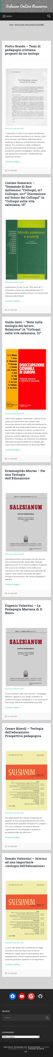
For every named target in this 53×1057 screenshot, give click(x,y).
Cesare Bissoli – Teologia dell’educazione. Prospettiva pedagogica (24, 732)
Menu (9, 16)
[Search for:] (26, 1017)
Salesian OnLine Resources (26, 6)
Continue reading (16, 161)
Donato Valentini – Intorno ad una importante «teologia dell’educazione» (26, 862)
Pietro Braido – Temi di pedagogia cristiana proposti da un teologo (23, 50)
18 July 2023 (12, 170)
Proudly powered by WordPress (22, 1047)
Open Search (48, 16)
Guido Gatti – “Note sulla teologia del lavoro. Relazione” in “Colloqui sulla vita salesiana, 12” (23, 327)
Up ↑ (26, 1052)
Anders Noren (36, 1049)
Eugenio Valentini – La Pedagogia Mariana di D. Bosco (24, 609)
